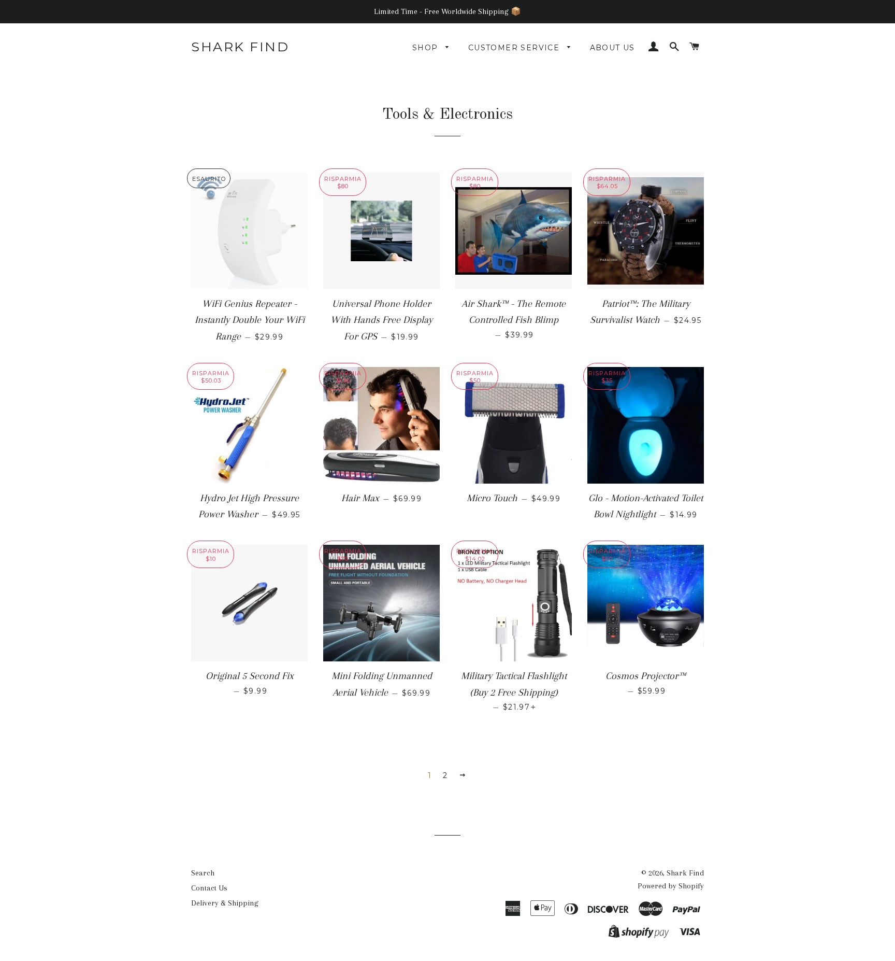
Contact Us (209, 888)
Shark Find (240, 46)
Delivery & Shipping (224, 903)
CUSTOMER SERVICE (515, 47)
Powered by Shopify (671, 886)
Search (202, 873)
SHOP (426, 47)
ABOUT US (612, 47)
